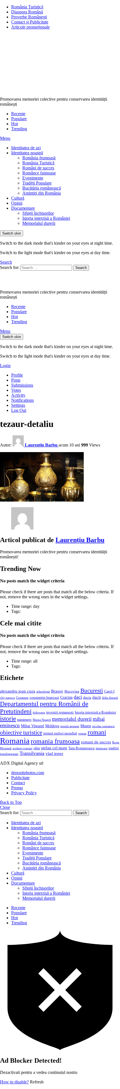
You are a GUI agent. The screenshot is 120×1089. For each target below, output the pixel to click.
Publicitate (20, 777)
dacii (96, 697)
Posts (15, 380)
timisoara (101, 748)
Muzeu (85, 726)
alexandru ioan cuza (17, 691)
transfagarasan (9, 753)
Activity (18, 395)
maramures (24, 720)
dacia (87, 698)
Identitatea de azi (26, 147)
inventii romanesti (60, 712)
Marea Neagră (42, 719)
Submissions (22, 385)
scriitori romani (22, 748)
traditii (114, 748)
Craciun (66, 697)
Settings (18, 405)
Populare (19, 118)
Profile (17, 375)
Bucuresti (91, 690)
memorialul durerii (72, 719)
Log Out (18, 410)
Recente (18, 113)
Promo (17, 787)
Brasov (57, 691)
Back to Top (11, 802)
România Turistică (27, 6)
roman (82, 733)
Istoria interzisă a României (46, 218)
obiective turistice (21, 732)
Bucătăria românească (41, 188)
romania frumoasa (55, 741)
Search (81, 268)
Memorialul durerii (38, 223)
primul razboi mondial (60, 733)
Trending (19, 128)
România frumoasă (39, 157)
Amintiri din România (41, 193)
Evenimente (32, 178)
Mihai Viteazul (32, 726)
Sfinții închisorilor (38, 213)
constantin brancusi (44, 698)
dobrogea (39, 712)
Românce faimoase (39, 173)
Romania (15, 740)
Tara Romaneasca (81, 748)
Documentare (23, 208)
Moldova (52, 726)
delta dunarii (110, 697)
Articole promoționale (30, 27)
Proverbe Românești (29, 17)
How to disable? (14, 1081)
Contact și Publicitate (29, 22)
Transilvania (32, 753)
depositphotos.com (27, 772)
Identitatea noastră (27, 152)
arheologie (43, 691)
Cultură (17, 198)
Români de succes (38, 168)
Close (5, 807)
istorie (8, 718)
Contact (18, 782)
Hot (14, 123)
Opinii (16, 203)
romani (97, 732)
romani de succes (96, 742)
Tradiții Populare (37, 183)
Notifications (22, 400)
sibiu (36, 748)
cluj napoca (7, 697)
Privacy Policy (24, 792)
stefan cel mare (54, 747)
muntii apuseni (69, 726)
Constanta (22, 697)
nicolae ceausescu (103, 726)
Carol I (109, 691)
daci (78, 697)
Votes (16, 390)
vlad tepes (54, 753)
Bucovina (71, 691)
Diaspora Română (27, 12)
